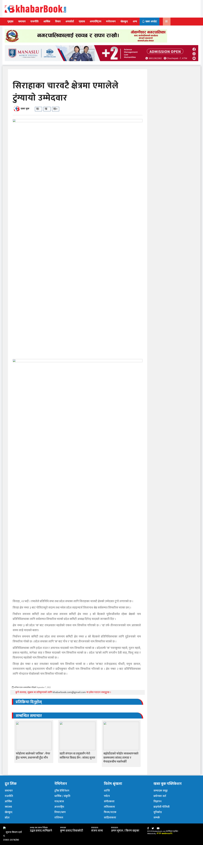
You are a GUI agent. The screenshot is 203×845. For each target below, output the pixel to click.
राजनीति (34, 21)
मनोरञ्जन (111, 21)
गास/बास (59, 801)
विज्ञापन (157, 801)
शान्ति (107, 790)
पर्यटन (107, 796)
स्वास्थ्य (8, 807)
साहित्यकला (110, 817)
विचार (58, 21)
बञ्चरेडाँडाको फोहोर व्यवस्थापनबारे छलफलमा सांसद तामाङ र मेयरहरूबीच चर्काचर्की (120, 757)
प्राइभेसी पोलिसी (162, 807)
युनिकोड (158, 812)
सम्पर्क (157, 817)
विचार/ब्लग (60, 812)
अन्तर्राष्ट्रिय (95, 21)
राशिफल (58, 817)
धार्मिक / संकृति (62, 796)
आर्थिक (46, 21)
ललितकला (109, 807)
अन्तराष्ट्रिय (59, 807)
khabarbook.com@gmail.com (69, 692)
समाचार (22, 21)
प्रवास (82, 21)
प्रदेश (7, 817)
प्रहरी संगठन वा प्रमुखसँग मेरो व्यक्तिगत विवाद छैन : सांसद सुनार (77, 755)
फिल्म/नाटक (110, 812)
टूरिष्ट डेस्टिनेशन (61, 790)
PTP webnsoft (164, 833)
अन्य (135, 21)
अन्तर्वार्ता (69, 21)
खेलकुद (124, 21)
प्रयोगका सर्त (160, 796)
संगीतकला (109, 801)
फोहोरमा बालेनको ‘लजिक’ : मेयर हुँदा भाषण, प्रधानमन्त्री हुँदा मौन (33, 755)
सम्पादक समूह (161, 790)
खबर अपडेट (151, 21)
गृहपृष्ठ (10, 21)
